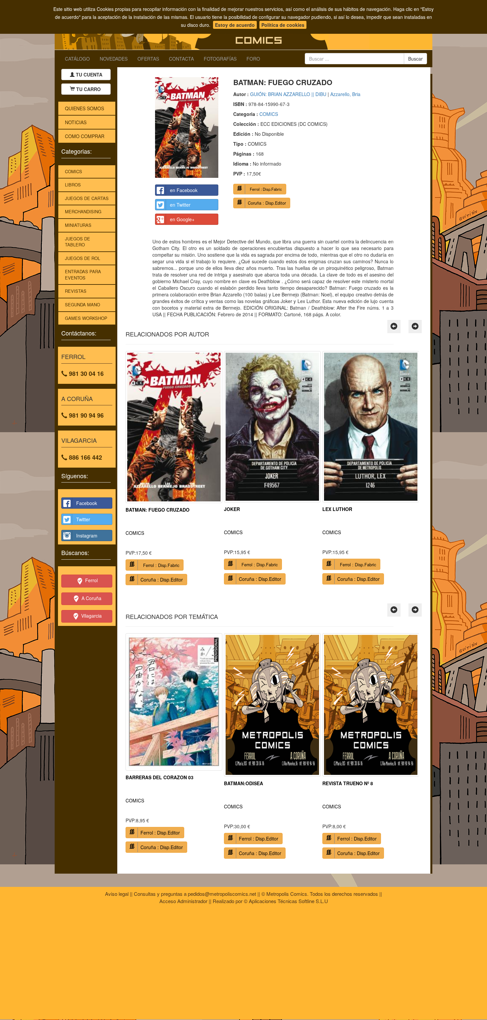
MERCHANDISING (83, 211)
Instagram (86, 535)
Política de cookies (282, 25)
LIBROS (73, 184)
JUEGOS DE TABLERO (77, 241)
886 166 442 (84, 457)
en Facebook (183, 190)
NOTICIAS (75, 122)
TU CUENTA (88, 74)
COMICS (73, 171)
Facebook (86, 503)
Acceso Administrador (183, 900)
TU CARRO (88, 89)
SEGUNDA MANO (82, 304)
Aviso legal (117, 893)
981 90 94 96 (85, 415)
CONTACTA (181, 58)
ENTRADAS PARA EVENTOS (83, 274)
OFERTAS (148, 58)
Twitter (83, 519)
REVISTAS (75, 291)
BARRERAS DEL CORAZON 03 (159, 777)
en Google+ (182, 219)
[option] (174, 470)
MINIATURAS (78, 225)
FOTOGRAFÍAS (220, 58)
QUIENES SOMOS (84, 108)
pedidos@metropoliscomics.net (222, 893)
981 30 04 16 (85, 373)
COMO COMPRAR (84, 136)
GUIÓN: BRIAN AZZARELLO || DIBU (288, 94)
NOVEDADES (114, 58)
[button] (394, 326)
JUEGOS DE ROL (82, 258)
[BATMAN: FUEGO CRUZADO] (186, 127)
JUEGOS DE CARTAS (87, 198)
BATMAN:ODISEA (243, 783)
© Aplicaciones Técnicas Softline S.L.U (286, 900)
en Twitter (180, 204)
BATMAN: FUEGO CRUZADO (157, 509)
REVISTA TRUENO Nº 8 (347, 783)
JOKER (232, 509)
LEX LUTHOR (337, 509)
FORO (253, 58)
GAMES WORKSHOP (86, 318)
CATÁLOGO (77, 58)
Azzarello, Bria (345, 94)
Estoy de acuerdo (235, 25)
